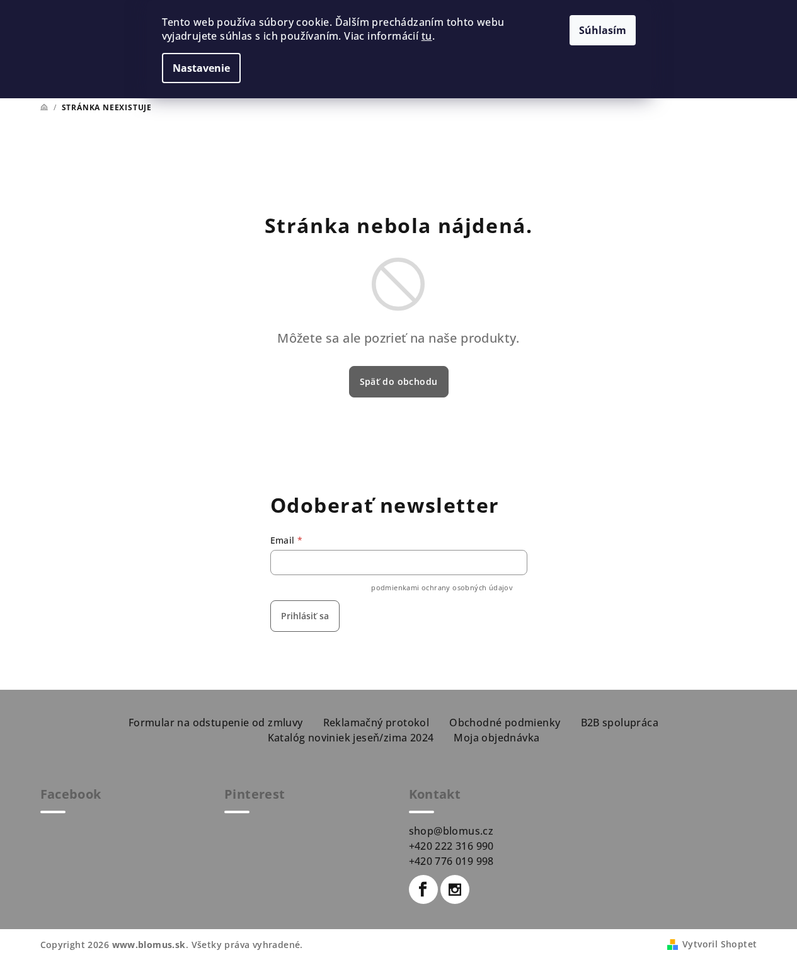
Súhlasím (602, 30)
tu (426, 36)
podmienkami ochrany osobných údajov (442, 587)
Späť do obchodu (399, 381)
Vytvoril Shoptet (719, 944)
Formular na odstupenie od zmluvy (216, 722)
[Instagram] (454, 889)
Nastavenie (201, 68)
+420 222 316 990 (451, 846)
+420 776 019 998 (451, 861)
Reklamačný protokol (376, 722)
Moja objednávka (496, 738)
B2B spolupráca (620, 722)
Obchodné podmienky (504, 722)
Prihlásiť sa (305, 616)
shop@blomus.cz (451, 831)
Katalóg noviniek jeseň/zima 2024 (351, 738)
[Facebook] (423, 889)
